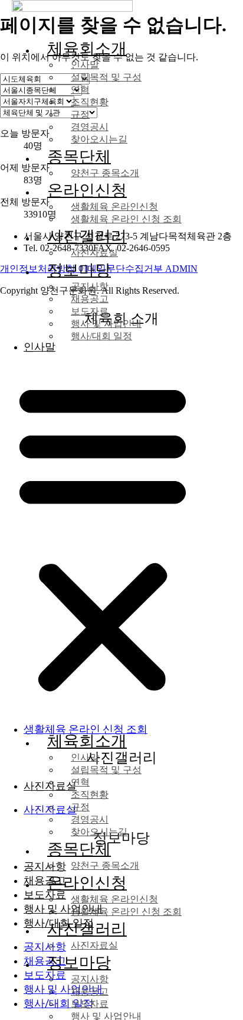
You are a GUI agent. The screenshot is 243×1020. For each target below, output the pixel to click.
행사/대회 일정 (101, 336)
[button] (102, 536)
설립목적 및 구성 (106, 77)
